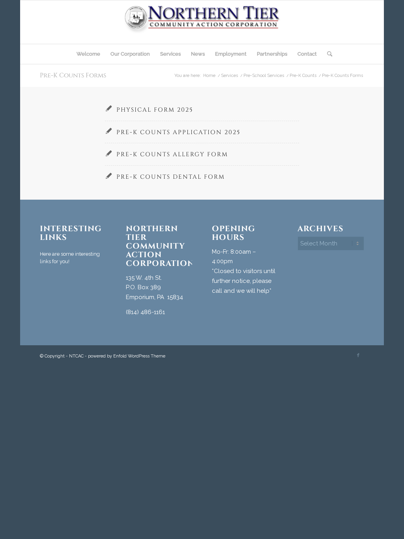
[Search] (327, 54)
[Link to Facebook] (358, 355)
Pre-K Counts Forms (73, 75)
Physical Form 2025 (154, 110)
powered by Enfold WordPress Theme (126, 356)
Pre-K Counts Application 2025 (178, 132)
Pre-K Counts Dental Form (170, 177)
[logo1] (202, 22)
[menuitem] (88, 54)
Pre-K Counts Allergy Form (172, 154)
